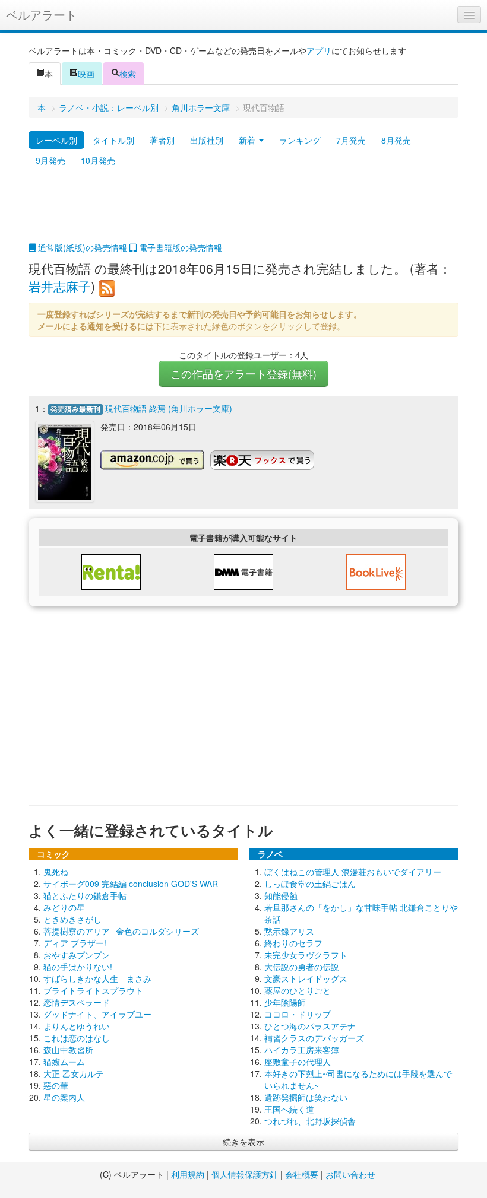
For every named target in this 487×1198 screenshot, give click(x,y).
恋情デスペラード (76, 1002)
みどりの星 (64, 907)
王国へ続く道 (289, 1109)
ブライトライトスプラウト (93, 990)
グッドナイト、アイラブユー (97, 1014)
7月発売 (351, 140)
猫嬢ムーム (64, 1061)
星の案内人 (64, 1097)
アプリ (318, 50)
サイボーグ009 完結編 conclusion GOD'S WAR (130, 883)
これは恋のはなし (76, 1038)
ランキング (300, 140)
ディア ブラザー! (74, 943)
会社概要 (301, 1174)
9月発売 (50, 160)
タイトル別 (113, 140)
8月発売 (396, 140)
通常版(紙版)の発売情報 (81, 247)
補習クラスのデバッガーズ (314, 1038)
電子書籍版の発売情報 (179, 247)
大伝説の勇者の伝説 (301, 967)
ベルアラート (41, 14)
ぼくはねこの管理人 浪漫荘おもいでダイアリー (352, 872)
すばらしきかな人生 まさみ (97, 978)
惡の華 (55, 1085)
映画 (86, 74)
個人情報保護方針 (244, 1174)
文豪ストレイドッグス (305, 978)
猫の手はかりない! (77, 967)
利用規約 (187, 1174)
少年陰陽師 (285, 1002)
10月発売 (98, 160)
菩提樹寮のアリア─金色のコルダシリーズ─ (124, 931)
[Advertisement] (243, 211)
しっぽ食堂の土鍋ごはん (310, 883)
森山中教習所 (68, 1050)
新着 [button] (248, 140)
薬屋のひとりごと (297, 990)
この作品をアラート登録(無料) (243, 373)
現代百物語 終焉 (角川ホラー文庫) (168, 408)
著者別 (162, 140)
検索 (127, 74)
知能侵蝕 (281, 895)
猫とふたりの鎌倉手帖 (85, 895)
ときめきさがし (72, 919)
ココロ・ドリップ (297, 1014)
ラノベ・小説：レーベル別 (109, 107)
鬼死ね (55, 872)
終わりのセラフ (293, 943)
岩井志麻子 (60, 286)
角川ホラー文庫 (201, 107)
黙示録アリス (289, 931)
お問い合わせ (350, 1174)
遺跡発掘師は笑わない (305, 1097)
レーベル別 (56, 140)
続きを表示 (243, 1142)
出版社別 (206, 140)
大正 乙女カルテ (73, 1073)
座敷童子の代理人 (297, 1061)
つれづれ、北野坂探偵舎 (310, 1121)
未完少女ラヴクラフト (305, 955)
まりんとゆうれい (76, 1026)
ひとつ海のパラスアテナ (310, 1026)
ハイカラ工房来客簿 (301, 1050)
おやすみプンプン (76, 955)
